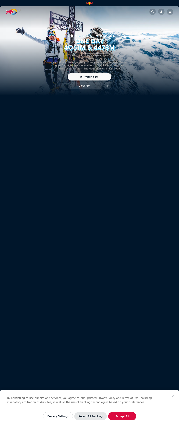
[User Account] (161, 11)
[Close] (173, 395)
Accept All (122, 416)
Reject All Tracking (90, 416)
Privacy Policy (106, 397)
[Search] (152, 11)
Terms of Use (130, 397)
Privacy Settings (58, 416)
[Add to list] (107, 85)
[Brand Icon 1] (89, 3)
